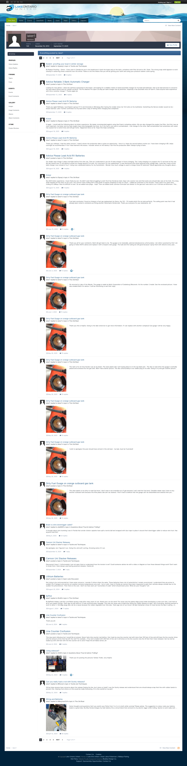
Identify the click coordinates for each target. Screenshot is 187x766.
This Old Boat (68, 84)
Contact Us (90, 754)
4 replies (68, 112)
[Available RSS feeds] (178, 748)
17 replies (65, 608)
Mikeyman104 (63, 701)
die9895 (61, 527)
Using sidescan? (52, 651)
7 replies (64, 692)
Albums (11, 114)
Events (29, 20)
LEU (12, 2)
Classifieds (40, 20)
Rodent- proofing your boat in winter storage (64, 64)
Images (11, 106)
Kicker (48, 119)
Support (79, 761)
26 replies (64, 734)
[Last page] (62, 58)
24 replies (63, 536)
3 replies (69, 94)
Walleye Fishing (123, 756)
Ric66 (60, 598)
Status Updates (168, 20)
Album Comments (14, 118)
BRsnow (60, 684)
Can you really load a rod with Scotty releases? (65, 682)
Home (21, 20)
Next (58, 58)
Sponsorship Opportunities (92, 761)
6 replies (68, 75)
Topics (11, 78)
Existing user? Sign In (164, 2)
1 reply (67, 551)
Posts (10, 82)
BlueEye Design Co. (110, 759)
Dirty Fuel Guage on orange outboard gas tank (65, 194)
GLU (21, 2)
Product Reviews (14, 128)
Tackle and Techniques (78, 66)
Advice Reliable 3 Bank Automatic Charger (67, 81)
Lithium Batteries (54, 576)
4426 (60, 653)
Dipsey (60, 121)
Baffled (49, 596)
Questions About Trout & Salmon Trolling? (85, 527)
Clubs (58, 20)
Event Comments (14, 96)
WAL (18, 2)
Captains (83, 20)
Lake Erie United (93, 756)
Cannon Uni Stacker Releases (58, 542)
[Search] (178, 20)
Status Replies (13, 68)
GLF (15, 2)
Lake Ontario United (73, 756)
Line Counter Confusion (55, 615)
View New (11, 20)
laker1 (48, 66)
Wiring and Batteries (54, 699)
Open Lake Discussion (71, 579)
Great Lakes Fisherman (108, 756)
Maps (65, 20)
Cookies (98, 754)
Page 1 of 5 (70, 58)
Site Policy (74, 759)
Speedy (60, 66)
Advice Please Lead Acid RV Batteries (61, 101)
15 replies (64, 229)
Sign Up (177, 2)
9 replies (66, 131)
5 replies (66, 589)
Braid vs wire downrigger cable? (59, 525)
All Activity (12, 54)
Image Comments (14, 110)
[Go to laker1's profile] (42, 65)
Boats (50, 20)
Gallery (74, 20)
